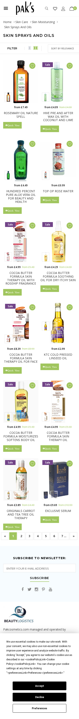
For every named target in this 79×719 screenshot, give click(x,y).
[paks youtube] (50, 589)
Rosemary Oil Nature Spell (21, 115)
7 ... (63, 536)
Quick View (14, 125)
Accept (39, 685)
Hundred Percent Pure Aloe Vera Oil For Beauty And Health (21, 196)
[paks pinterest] (43, 589)
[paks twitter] (29, 589)
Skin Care (21, 22)
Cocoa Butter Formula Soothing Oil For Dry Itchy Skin (58, 276)
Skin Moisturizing (43, 22)
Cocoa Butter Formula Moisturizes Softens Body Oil (20, 436)
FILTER (12, 48)
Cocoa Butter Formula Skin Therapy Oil (58, 436)
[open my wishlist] (55, 8)
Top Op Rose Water (58, 191)
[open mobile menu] (6, 8)
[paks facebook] (22, 589)
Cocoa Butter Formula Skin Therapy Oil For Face (20, 358)
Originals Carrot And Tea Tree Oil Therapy (21, 514)
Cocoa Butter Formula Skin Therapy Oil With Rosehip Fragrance (20, 278)
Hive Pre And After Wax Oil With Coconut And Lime (58, 116)
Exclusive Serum (58, 511)
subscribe (39, 578)
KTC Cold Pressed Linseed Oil (58, 356)
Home (7, 22)
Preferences (39, 708)
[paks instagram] (36, 589)
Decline (39, 697)
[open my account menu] (63, 8)
